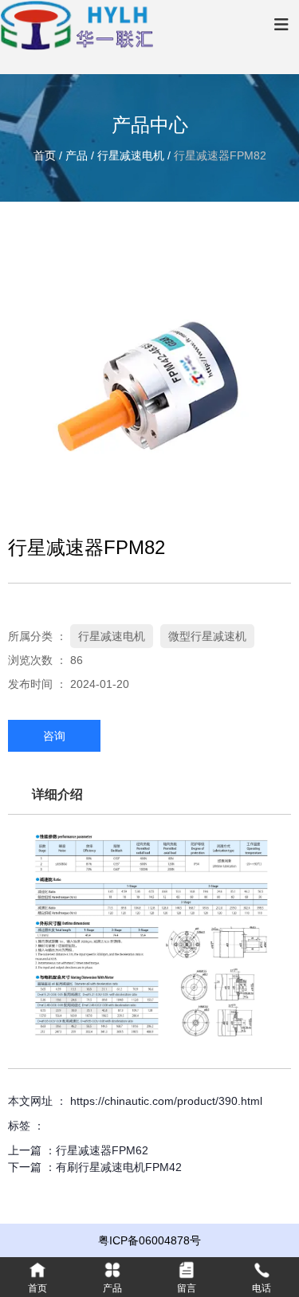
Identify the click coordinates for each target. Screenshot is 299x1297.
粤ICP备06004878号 (149, 1240)
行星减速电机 (130, 155)
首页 (46, 155)
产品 (76, 155)
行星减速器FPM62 (102, 1150)
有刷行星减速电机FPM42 (119, 1167)
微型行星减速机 (207, 636)
